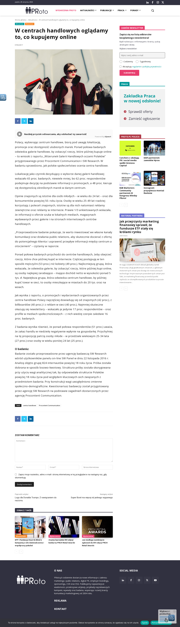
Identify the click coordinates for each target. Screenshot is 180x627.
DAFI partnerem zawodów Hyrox (152, 159)
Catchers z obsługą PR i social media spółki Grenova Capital (129, 161)
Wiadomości (29, 24)
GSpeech (107, 136)
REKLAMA (60, 600)
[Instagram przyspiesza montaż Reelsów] (154, 178)
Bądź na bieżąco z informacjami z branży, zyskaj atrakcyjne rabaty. (140, 43)
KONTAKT (60, 609)
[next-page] (21, 551)
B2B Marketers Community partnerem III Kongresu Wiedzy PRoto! (128, 193)
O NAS (58, 570)
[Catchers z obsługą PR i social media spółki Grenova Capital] (130, 148)
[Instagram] (157, 2)
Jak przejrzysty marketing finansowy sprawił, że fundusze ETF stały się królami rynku (139, 226)
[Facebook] (152, 2)
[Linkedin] (30, 121)
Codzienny (128, 61)
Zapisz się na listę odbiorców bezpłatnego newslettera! (135, 36)
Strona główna (20, 20)
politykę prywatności (152, 66)
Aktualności (32, 20)
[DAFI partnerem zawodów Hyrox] (154, 148)
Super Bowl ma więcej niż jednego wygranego (92, 497)
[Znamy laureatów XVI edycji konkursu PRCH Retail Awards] (64, 527)
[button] (152, 10)
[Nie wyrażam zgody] (176, 622)
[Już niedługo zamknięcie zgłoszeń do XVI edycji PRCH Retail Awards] (97, 527)
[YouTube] (155, 580)
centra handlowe (29, 405)
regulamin (136, 66)
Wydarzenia (55, 536)
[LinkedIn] (147, 2)
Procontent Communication (49, 405)
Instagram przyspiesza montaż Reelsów (154, 190)
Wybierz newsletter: (128, 48)
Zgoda (145, 623)
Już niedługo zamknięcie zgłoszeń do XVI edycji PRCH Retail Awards (95, 543)
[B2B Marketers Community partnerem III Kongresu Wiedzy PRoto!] (130, 178)
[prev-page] (16, 551)
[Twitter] (163, 2)
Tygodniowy (145, 61)
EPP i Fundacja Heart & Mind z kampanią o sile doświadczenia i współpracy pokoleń (29, 543)
